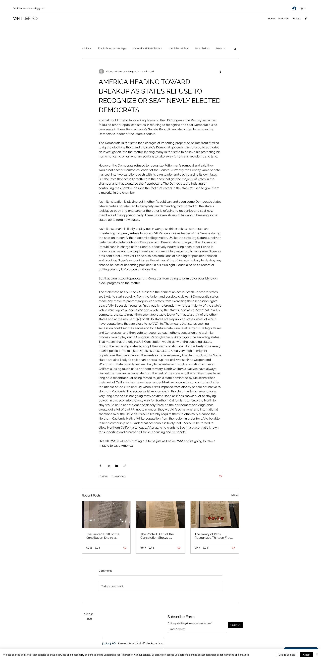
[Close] (317, 654)
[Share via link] (124, 465)
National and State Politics (147, 48)
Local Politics (202, 48)
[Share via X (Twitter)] (108, 465)
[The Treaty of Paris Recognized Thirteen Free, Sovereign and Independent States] (215, 514)
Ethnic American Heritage (112, 48)
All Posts (86, 48)
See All (235, 494)
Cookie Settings (287, 654)
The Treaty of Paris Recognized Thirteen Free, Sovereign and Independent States (214, 535)
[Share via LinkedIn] (116, 465)
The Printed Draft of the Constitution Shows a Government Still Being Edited (102, 535)
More (219, 48)
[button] (234, 48)
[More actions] (220, 71)
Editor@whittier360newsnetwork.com (189, 623)
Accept (306, 654)
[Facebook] (305, 18)
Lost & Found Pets (178, 48)
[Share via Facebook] (100, 465)
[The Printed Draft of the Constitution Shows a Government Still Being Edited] (160, 514)
